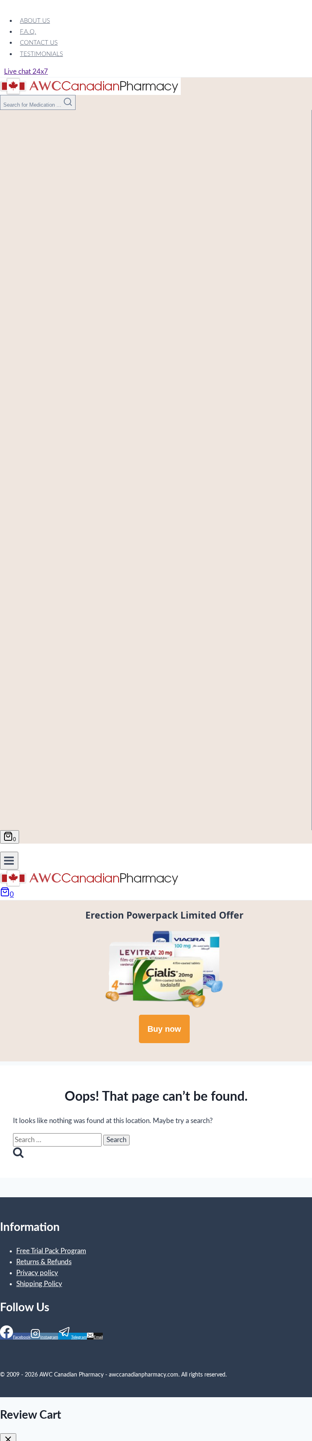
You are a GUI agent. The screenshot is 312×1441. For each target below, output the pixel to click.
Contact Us (39, 43)
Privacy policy (37, 1272)
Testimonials (41, 54)
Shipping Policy (39, 1283)
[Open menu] (9, 860)
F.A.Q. (28, 32)
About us (35, 21)
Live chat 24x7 (26, 71)
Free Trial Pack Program (51, 1251)
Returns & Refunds (44, 1261)
